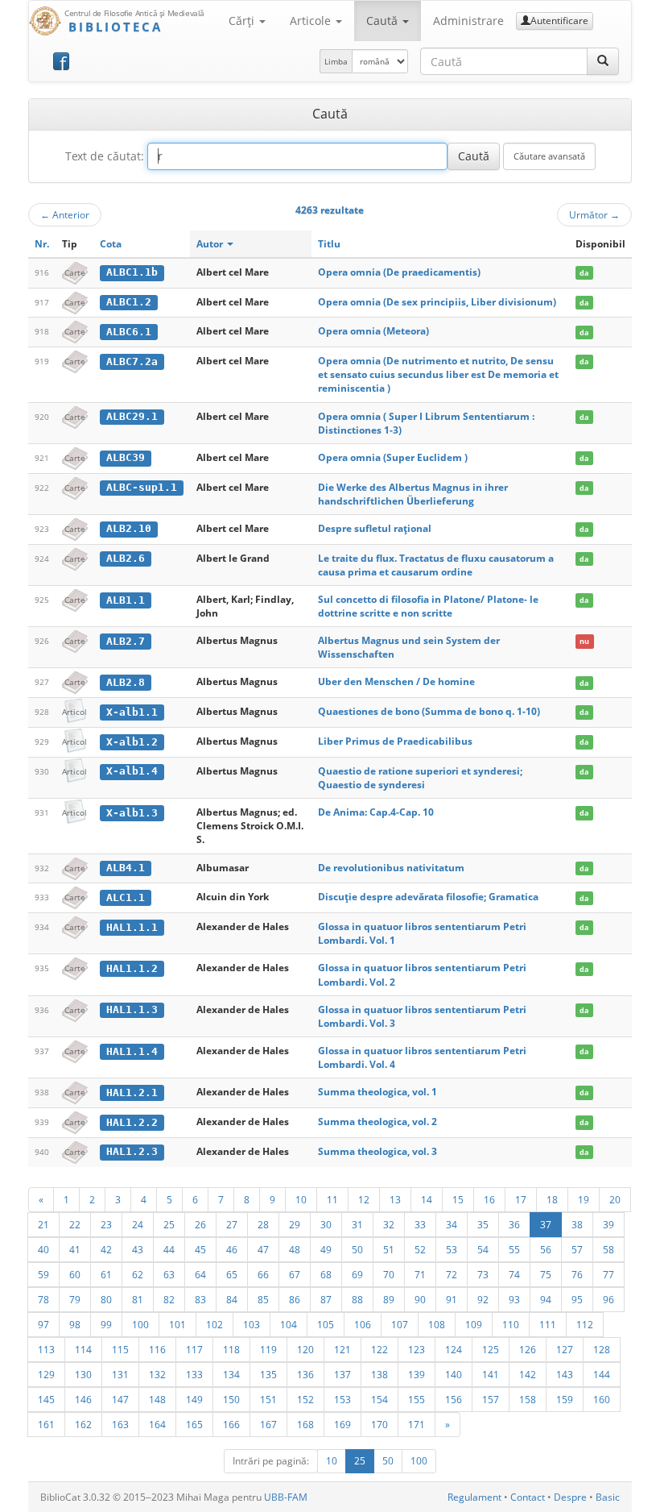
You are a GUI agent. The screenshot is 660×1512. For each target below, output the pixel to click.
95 (577, 1299)
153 (342, 1399)
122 (379, 1349)
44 (169, 1249)
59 (43, 1274)
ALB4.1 (125, 868)
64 (200, 1274)
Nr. (42, 244)
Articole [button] (312, 20)
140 (453, 1374)
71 (420, 1274)
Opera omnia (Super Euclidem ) (393, 457)
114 (83, 1349)
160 (601, 1399)
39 (608, 1224)
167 (268, 1424)
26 (200, 1224)
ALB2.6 (125, 558)
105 (325, 1324)
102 (214, 1324)
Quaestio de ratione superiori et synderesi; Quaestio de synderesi (420, 777)
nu (584, 641)
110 (510, 1324)
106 (362, 1324)
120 (305, 1349)
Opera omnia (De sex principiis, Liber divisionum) (437, 302)
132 (157, 1374)
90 (420, 1299)
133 (194, 1374)
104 (288, 1324)
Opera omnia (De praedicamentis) (399, 272)
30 (326, 1224)
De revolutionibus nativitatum (391, 867)
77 (608, 1274)
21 (43, 1224)
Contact (527, 1497)
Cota (111, 244)
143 (564, 1374)
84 (231, 1299)
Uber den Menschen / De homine (396, 681)
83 (200, 1299)
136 (305, 1374)
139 (416, 1374)
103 (251, 1324)
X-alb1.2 (132, 742)
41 (74, 1249)
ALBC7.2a (132, 361)
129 (46, 1374)
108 (436, 1324)
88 (357, 1299)
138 (379, 1374)
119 (268, 1349)
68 (326, 1274)
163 (120, 1424)
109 (473, 1324)
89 (388, 1299)
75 (545, 1274)
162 (83, 1424)
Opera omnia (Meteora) (373, 331)
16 (489, 1199)
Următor (594, 214)
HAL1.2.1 (132, 1092)
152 (305, 1399)
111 (547, 1324)
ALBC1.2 (128, 302)
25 (169, 1224)
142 (527, 1374)
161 (46, 1424)
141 (490, 1374)
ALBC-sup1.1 (141, 487)
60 (74, 1274)
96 (608, 1299)
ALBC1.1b (132, 272)
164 (157, 1424)
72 (451, 1274)
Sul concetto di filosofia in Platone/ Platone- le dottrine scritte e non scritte (428, 606)
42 (106, 1249)
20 (615, 1199)
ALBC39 (125, 457)
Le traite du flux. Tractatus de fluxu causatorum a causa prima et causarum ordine (436, 565)
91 (451, 1299)
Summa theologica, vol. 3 (377, 1151)
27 (231, 1224)
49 (326, 1249)
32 (388, 1224)
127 (564, 1349)
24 (137, 1224)
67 (294, 1274)
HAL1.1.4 (132, 1051)
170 (379, 1424)
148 (157, 1399)
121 (342, 1349)
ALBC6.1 (128, 332)
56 (545, 1249)
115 (120, 1349)
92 (483, 1299)
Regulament (474, 1497)
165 (194, 1424)
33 (420, 1224)
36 (514, 1224)
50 (357, 1249)
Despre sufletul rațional (374, 528)
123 (416, 1349)
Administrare (468, 20)
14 (426, 1199)
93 (514, 1299)
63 (169, 1274)
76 (577, 1274)
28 (263, 1224)
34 (451, 1224)
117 (194, 1349)
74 (514, 1274)
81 (137, 1299)
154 (379, 1399)
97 (43, 1324)
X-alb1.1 (132, 712)
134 (231, 1374)
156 (453, 1399)
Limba (336, 61)
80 (106, 1299)
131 (120, 1374)
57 (577, 1249)
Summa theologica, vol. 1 (377, 1092)
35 (483, 1224)
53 (451, 1249)
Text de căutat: (104, 156)
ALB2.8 (125, 682)
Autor (210, 244)
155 (416, 1399)
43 (137, 1249)
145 (46, 1399)
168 (305, 1424)
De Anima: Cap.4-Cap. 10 (376, 812)
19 (583, 1199)
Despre (570, 1497)
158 (527, 1399)
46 (231, 1249)
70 (388, 1274)
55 (514, 1249)
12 (363, 1199)
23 (106, 1224)
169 (342, 1424)
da (584, 273)
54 (483, 1249)
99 (106, 1324)
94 (545, 1299)
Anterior (64, 214)
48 (294, 1249)
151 (268, 1399)
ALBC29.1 (132, 416)
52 (420, 1249)
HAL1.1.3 (132, 1009)
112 (584, 1324)
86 (294, 1299)
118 (231, 1349)
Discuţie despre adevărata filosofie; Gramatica (428, 896)
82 (169, 1299)
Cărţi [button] (243, 20)
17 (520, 1199)
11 (332, 1199)
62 (137, 1274)
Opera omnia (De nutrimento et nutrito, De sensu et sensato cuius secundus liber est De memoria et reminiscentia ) (438, 374)
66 (263, 1274)
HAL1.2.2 (132, 1122)
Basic (608, 1497)
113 (46, 1349)
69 (357, 1274)
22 (74, 1224)
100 (140, 1324)
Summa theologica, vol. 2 (377, 1121)
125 (490, 1349)
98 (74, 1324)
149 (194, 1399)
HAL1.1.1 (132, 927)
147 (120, 1399)
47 (263, 1249)
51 (388, 1249)
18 (552, 1199)
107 (399, 1324)
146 (83, 1399)
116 (157, 1349)
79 (74, 1299)
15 (458, 1199)
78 (43, 1299)
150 (231, 1399)
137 (342, 1374)
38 (577, 1224)
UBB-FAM (285, 1497)
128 (601, 1349)
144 (601, 1374)
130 (83, 1374)
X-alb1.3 (132, 813)
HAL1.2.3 (132, 1151)
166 (231, 1424)
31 (357, 1224)
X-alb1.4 (132, 771)
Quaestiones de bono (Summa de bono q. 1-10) (429, 711)
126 (527, 1349)
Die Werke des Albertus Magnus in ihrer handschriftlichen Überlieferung (413, 494)
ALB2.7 (125, 641)
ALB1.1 (125, 600)
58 (608, 1249)
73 (483, 1274)
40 (43, 1249)
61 (106, 1274)
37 (545, 1224)
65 (231, 1274)
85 (263, 1299)
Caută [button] (383, 20)
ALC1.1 (125, 897)
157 (490, 1399)
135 (268, 1374)
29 (294, 1224)
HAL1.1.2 (132, 968)
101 (177, 1324)
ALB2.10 (128, 528)
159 (564, 1399)
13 (395, 1199)
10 (301, 1199)
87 (326, 1299)
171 (416, 1424)
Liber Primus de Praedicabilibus (395, 741)
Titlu (329, 244)
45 (200, 1249)
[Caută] (603, 61)
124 (453, 1349)
